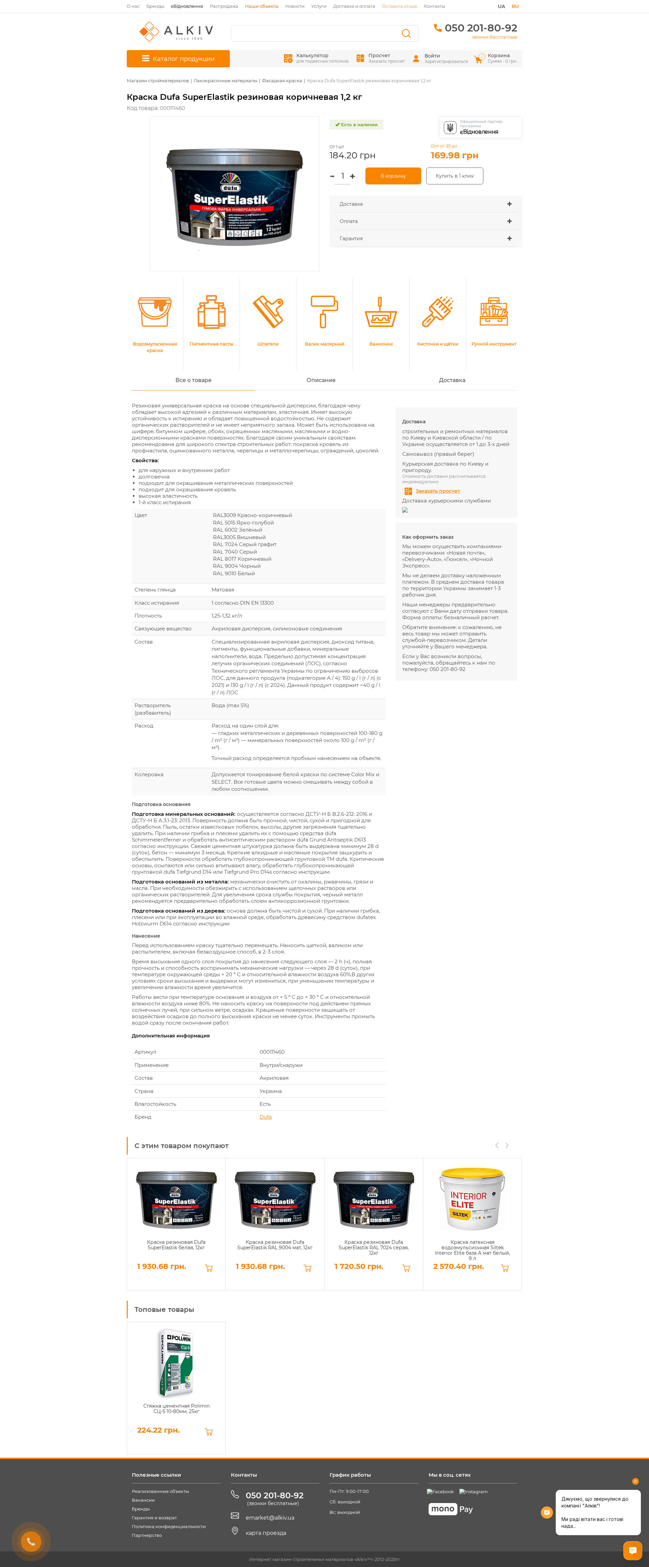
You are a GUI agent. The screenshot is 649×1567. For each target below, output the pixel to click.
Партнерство (147, 1535)
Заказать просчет (438, 491)
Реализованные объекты (160, 1491)
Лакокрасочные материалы (225, 80)
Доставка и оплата (354, 6)
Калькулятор (322, 58)
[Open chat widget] (632, 1550)
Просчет (386, 58)
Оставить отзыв (399, 6)
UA (501, 6)
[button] (426, 204)
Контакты (434, 6)
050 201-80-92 (481, 28)
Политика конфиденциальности (169, 1526)
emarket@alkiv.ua (270, 1518)
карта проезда (266, 1533)
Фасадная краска (282, 80)
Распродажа (224, 6)
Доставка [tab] (452, 380)
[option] (176, 1224)
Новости (295, 6)
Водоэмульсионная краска (155, 347)
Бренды (155, 6)
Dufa (266, 1117)
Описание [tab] (321, 380)
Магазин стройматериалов (158, 80)
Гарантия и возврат (154, 1517)
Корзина (499, 58)
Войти (432, 56)
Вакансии (143, 1500)
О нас (133, 6)
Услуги (319, 6)
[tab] (426, 204)
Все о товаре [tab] (193, 380)
